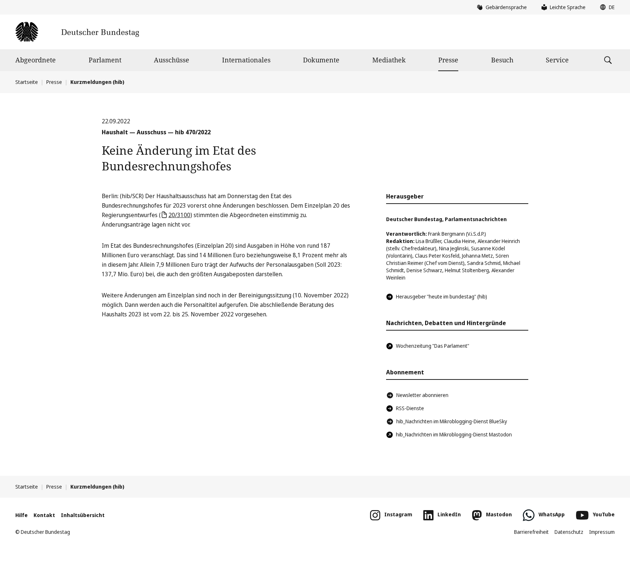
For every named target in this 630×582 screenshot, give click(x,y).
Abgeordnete (35, 59)
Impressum (602, 531)
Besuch (502, 59)
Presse (448, 59)
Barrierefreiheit (531, 531)
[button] (605, 7)
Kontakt (44, 515)
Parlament (105, 59)
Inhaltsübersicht (83, 515)
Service (557, 59)
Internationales (246, 59)
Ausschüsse (171, 59)
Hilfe (21, 515)
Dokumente (321, 59)
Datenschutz (569, 531)
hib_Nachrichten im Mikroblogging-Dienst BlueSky (451, 421)
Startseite (26, 81)
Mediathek (389, 59)
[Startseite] (77, 32)
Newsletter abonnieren (422, 395)
